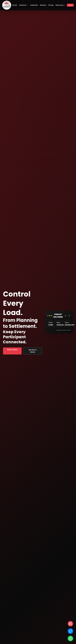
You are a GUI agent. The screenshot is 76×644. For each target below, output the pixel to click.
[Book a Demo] (70, 623)
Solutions (22, 5)
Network (43, 5)
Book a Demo (12, 350)
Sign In (70, 5)
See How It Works (33, 351)
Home (15, 5)
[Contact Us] (70, 631)
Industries (34, 5)
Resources (59, 5)
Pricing (50, 5)
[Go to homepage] (6, 5)
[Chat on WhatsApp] (70, 638)
